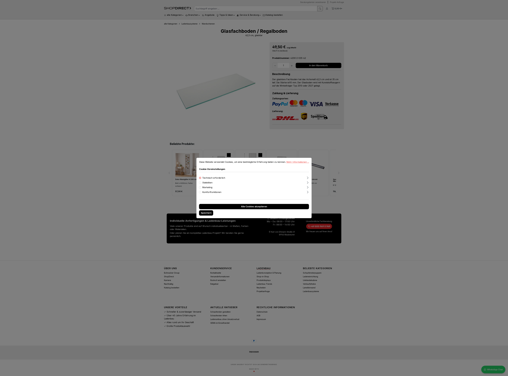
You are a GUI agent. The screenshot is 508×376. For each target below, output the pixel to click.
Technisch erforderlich (213, 178)
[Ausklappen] (307, 177)
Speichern (206, 213)
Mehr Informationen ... (297, 162)
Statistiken (207, 182)
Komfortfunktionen (211, 192)
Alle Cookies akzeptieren (254, 206)
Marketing (207, 187)
